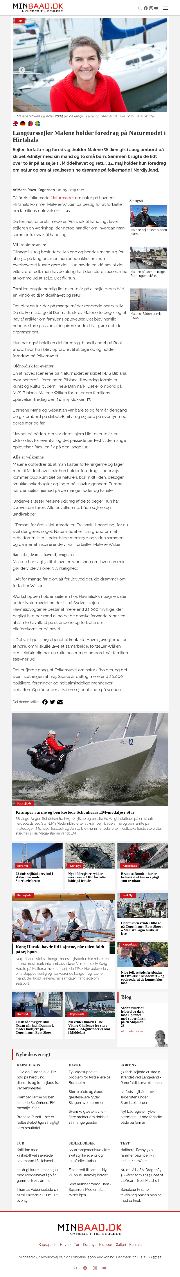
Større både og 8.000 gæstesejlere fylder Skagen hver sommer (86, 1097)
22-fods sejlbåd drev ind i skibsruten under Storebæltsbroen (34, 877)
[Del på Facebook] (45, 702)
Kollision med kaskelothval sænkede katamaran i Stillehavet (35, 1155)
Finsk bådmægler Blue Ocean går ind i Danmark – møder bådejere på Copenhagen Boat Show (36, 1027)
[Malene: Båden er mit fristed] (148, 299)
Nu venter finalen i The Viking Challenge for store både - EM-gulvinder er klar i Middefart (89, 1027)
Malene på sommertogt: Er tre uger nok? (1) (147, 274)
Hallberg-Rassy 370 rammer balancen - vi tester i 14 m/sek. (138, 1155)
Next (159, 68)
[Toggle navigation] (165, 8)
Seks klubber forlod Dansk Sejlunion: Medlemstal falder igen (90, 1189)
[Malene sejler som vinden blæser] (148, 216)
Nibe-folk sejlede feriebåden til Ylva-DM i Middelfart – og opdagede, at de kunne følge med (142, 978)
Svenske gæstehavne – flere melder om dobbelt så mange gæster (88, 1117)
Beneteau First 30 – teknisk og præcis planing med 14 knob (141, 1195)
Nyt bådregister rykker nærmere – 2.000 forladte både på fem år (87, 877)
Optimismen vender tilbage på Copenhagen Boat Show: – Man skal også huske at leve (142, 928)
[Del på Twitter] (52, 702)
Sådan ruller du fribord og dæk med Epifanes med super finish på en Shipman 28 (133, 1016)
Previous (20, 68)
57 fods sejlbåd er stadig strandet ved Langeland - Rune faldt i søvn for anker (142, 1077)
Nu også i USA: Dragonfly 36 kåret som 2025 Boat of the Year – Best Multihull (142, 1175)
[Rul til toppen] (173, 1270)
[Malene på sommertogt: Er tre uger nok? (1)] (148, 258)
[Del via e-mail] (60, 702)
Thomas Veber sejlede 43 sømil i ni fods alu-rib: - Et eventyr (37, 1195)
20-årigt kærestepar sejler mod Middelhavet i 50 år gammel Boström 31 (38, 1175)
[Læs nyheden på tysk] (22, 123)
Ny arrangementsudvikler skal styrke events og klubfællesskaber (89, 1155)
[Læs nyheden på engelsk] (15, 123)
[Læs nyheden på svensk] (37, 123)
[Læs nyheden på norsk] (30, 123)
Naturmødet (62, 197)
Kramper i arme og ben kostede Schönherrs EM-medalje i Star (75, 812)
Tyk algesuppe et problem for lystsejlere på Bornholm (90, 1077)
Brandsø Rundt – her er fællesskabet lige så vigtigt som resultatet (140, 877)
